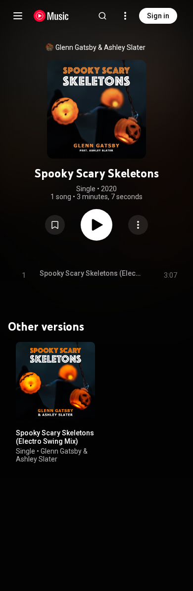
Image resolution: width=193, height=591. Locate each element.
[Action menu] (138, 225)
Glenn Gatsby (75, 47)
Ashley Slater (124, 47)
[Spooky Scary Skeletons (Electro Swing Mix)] (55, 381)
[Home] (51, 16)
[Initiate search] (102, 16)
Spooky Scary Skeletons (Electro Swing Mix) (55, 437)
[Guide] (18, 16)
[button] (55, 225)
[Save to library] (55, 225)
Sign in (158, 16)
